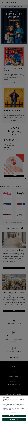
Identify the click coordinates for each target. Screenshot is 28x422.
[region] (14, 408)
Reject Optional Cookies (14, 415)
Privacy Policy (11, 409)
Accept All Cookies (14, 419)
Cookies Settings (14, 412)
